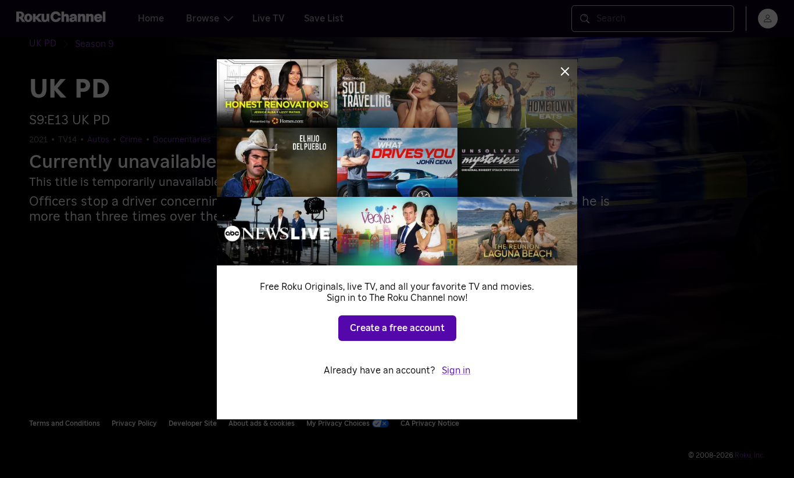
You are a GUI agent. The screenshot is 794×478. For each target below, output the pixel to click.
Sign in (456, 370)
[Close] (565, 71)
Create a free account (397, 328)
